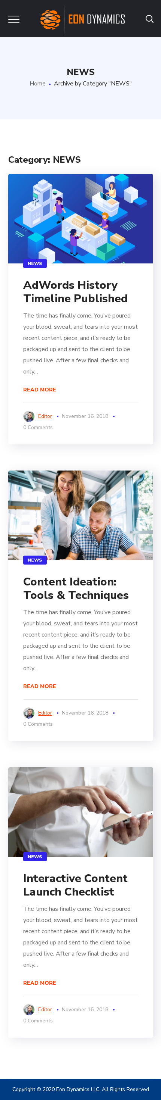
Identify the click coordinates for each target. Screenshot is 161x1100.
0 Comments (38, 427)
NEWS (35, 263)
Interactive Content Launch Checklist (75, 885)
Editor (45, 416)
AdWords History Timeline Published (75, 292)
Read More (39, 389)
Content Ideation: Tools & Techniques (76, 588)
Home (38, 83)
